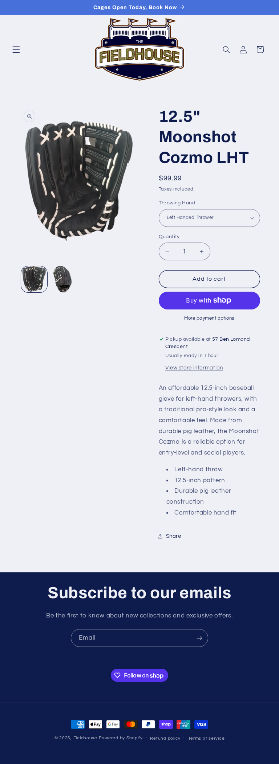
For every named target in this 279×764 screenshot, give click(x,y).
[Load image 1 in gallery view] (34, 279)
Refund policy (165, 738)
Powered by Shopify (121, 738)
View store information (194, 368)
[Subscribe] (199, 638)
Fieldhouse (85, 738)
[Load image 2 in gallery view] (64, 279)
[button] (16, 49)
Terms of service (206, 738)
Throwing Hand (177, 202)
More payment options (209, 318)
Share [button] (173, 536)
